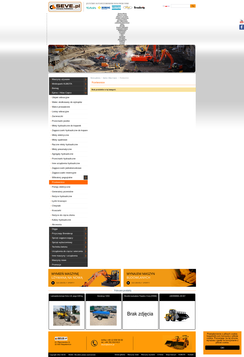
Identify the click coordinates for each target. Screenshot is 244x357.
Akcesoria (57, 224)
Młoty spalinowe (59, 140)
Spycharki (122, 32)
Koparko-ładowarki (122, 27)
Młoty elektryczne (60, 135)
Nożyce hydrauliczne (62, 196)
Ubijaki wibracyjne (60, 97)
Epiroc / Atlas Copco (61, 93)
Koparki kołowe (122, 19)
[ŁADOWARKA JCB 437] (177, 315)
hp (67, 355)
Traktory (122, 33)
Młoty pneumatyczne (62, 149)
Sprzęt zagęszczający (62, 238)
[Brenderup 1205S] (103, 315)
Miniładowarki (122, 30)
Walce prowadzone (61, 107)
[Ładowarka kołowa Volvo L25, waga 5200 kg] (67, 315)
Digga (54, 229)
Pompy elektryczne (61, 187)
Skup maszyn (122, 39)
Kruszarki (56, 210)
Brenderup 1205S (103, 296)
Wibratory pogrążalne (62, 177)
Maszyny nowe (122, 15)
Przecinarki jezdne (61, 121)
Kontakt (122, 44)
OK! (222, 347)
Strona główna (122, 13)
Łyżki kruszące (59, 201)
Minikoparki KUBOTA (62, 84)
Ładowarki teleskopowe (122, 22)
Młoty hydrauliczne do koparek (66, 125)
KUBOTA (122, 41)
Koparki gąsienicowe (122, 18)
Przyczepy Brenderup (62, 233)
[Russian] (168, 6)
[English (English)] (164, 6)
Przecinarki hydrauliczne (63, 158)
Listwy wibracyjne (60, 111)
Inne (122, 35)
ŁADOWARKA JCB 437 (177, 296)
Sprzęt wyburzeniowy (62, 242)
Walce (122, 24)
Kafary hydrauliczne (61, 220)
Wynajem (122, 38)
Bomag (55, 88)
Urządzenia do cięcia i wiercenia (67, 251)
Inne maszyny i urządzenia (65, 256)
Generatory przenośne (62, 191)
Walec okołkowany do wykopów (67, 102)
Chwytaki (56, 206)
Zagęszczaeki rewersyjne (64, 173)
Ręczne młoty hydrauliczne (65, 144)
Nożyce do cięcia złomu (63, 215)
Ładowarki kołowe (122, 29)
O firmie (122, 42)
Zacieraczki (57, 116)
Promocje (122, 36)
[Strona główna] (100, 12)
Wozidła (122, 25)
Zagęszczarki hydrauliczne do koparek (70, 130)
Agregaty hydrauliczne (62, 154)
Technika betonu (59, 247)
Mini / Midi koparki (122, 21)
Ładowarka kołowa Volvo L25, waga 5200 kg (67, 296)
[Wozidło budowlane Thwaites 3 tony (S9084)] (140, 315)
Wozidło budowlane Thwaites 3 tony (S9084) (140, 296)
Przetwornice (58, 182)
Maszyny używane (122, 16)
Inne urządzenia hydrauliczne (66, 163)
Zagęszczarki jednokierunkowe (66, 168)
